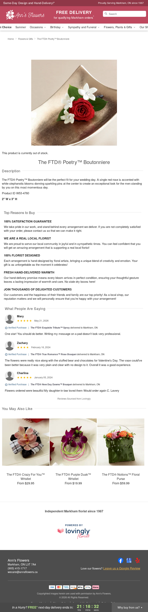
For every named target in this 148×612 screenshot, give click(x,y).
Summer (20, 27)
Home (11, 38)
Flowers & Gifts (25, 38)
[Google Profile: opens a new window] (129, 560)
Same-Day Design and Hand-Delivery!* (29, 3)
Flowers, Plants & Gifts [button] (118, 27)
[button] (138, 595)
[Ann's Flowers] (25, 15)
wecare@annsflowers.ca (23, 572)
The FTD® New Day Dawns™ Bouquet (52, 384)
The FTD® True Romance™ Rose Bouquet (54, 354)
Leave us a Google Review (121, 568)
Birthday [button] (55, 27)
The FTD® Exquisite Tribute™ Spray (50, 327)
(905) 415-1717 (17, 568)
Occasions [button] (37, 27)
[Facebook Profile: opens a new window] (120, 560)
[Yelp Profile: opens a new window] (137, 560)
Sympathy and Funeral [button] (82, 27)
